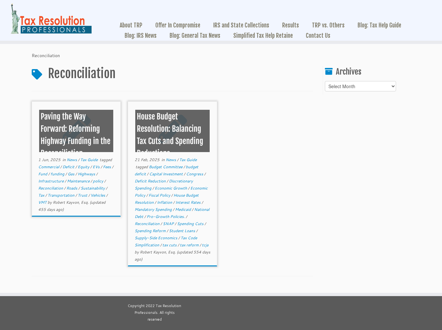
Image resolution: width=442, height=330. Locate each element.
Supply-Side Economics (156, 238)
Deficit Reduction (151, 181)
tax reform (190, 245)
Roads (72, 188)
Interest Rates (188, 202)
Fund (43, 174)
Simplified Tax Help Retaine (263, 35)
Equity (84, 167)
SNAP (169, 223)
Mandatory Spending (154, 209)
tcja (205, 245)
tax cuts (170, 245)
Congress (195, 174)
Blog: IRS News (141, 35)
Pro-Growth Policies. (166, 216)
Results (290, 25)
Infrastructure (51, 181)
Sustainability (93, 188)
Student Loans (182, 230)
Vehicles (98, 195)
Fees (107, 167)
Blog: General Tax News (195, 35)
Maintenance (79, 181)
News (72, 159)
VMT (43, 202)
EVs (97, 167)
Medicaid (183, 209)
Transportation (61, 195)
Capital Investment (166, 174)
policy (98, 181)
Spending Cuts (190, 223)
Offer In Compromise (177, 25)
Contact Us (318, 35)
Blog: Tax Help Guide (379, 25)
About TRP (131, 25)
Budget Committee (166, 167)
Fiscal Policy (160, 195)
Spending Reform (151, 230)
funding (57, 174)
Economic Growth (171, 188)
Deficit (68, 167)
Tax (41, 195)
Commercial (49, 167)
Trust (83, 195)
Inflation (165, 202)
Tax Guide (89, 159)
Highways (87, 174)
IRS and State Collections (241, 25)
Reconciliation (51, 188)
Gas (71, 174)
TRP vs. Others (328, 25)
